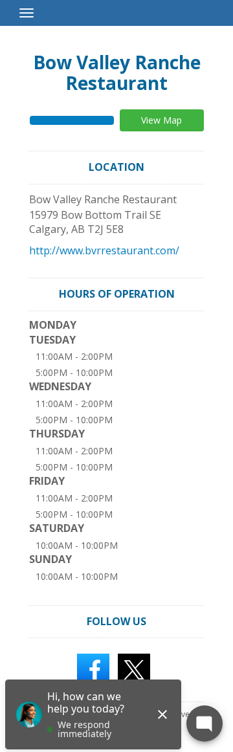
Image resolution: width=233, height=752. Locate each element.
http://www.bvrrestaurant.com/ (104, 250)
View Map (161, 120)
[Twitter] (134, 669)
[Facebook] (93, 669)
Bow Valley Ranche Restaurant (117, 72)
